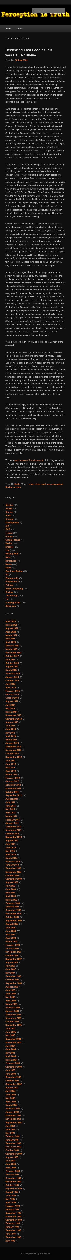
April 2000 (10, 1167)
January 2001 (12, 1139)
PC (6, 574)
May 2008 (10, 934)
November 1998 (13, 1216)
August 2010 (11, 840)
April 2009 (10, 896)
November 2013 (13, 715)
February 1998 (12, 1223)
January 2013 (12, 743)
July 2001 (10, 1125)
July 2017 (10, 659)
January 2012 (12, 781)
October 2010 (12, 833)
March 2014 (11, 711)
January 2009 (12, 906)
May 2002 (10, 1098)
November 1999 (13, 1181)
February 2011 (12, 819)
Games (9, 536)
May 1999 (10, 1198)
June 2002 (10, 1094)
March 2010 (11, 857)
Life (7, 550)
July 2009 (10, 885)
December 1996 (13, 1237)
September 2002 (13, 1084)
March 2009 (11, 899)
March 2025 (11, 624)
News (8, 567)
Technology (11, 595)
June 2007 (10, 969)
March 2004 (11, 1059)
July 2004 (10, 1045)
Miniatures (10, 560)
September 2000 (13, 1153)
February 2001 (12, 1136)
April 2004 (10, 1056)
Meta (7, 557)
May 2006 (10, 997)
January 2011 (12, 823)
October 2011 (12, 791)
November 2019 (13, 652)
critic (31, 484)
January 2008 (12, 948)
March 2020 (11, 649)
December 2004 (13, 1038)
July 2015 (10, 683)
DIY (7, 525)
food (43, 484)
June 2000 (10, 1164)
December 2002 (13, 1077)
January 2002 (12, 1111)
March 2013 (11, 739)
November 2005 (13, 1017)
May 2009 (10, 892)
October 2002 (12, 1080)
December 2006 (13, 976)
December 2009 (13, 868)
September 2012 (13, 756)
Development (12, 522)
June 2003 (10, 1073)
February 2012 (12, 777)
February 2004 (12, 1063)
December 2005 (13, 1014)
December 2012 (13, 746)
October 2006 (12, 979)
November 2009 (13, 871)
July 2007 (10, 965)
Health (8, 543)
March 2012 (11, 774)
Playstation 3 (12, 581)
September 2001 (13, 1122)
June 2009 (10, 889)
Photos (19, 28)
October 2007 (12, 955)
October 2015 (12, 680)
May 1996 (10, 1240)
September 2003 (13, 1066)
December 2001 (13, 1115)
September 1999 (13, 1188)
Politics (9, 584)
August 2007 (11, 962)
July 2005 (10, 1028)
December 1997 (13, 1230)
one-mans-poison (55, 484)
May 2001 (10, 1132)
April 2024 (10, 631)
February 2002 (12, 1108)
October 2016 (12, 663)
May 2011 (10, 809)
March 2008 (11, 941)
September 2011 (13, 795)
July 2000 (10, 1160)
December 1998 (13, 1212)
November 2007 (13, 951)
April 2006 (10, 1000)
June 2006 (10, 993)
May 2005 (10, 1035)
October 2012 (12, 753)
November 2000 (13, 1146)
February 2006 (12, 1007)
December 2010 (13, 826)
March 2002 (11, 1104)
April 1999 (10, 1202)
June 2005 (10, 1031)
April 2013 (10, 736)
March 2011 (11, 816)
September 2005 (13, 1024)
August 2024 (11, 628)
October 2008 (12, 917)
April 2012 (10, 770)
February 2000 (12, 1171)
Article (8, 508)
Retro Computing (14, 588)
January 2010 (12, 864)
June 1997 (10, 1233)
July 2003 (10, 1070)
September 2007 (13, 958)
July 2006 (10, 990)
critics (37, 484)
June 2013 (10, 729)
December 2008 (13, 910)
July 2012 (10, 760)
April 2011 (10, 812)
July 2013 (10, 725)
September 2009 (13, 878)
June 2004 (10, 1049)
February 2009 (12, 903)
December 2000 (13, 1143)
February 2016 (12, 673)
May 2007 (10, 972)
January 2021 (12, 645)
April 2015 (10, 687)
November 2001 (13, 1118)
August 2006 (11, 986)
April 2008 (10, 937)
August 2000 (11, 1157)
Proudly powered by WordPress (35, 1253)
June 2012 (10, 763)
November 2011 (13, 788)
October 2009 (12, 875)
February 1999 (12, 1205)
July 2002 (10, 1090)
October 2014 (12, 697)
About (8, 28)
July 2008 (10, 927)
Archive (9, 505)
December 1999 (13, 1178)
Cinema (9, 518)
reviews (17, 487)
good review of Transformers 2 (28, 460)
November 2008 (13, 913)
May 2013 (10, 732)
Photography (12, 578)
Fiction (9, 532)
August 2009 (11, 882)
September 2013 (13, 718)
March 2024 (11, 635)
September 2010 (13, 836)
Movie (17, 484)
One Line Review (14, 571)
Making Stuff (11, 553)
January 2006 (12, 1011)
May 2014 (10, 708)
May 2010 (10, 850)
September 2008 (13, 920)
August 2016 (11, 666)
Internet (9, 546)
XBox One (10, 605)
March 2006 (11, 1003)
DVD (7, 529)
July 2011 (10, 802)
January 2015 (12, 694)
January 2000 (12, 1174)
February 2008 (12, 944)
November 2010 (13, 830)
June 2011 (10, 805)
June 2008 (10, 931)
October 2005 (12, 1021)
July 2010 (10, 844)
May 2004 (10, 1052)
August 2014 (11, 701)
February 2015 (12, 690)
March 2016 (11, 669)
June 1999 (10, 1195)
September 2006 (13, 983)
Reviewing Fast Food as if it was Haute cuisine (28, 52)
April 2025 (10, 621)
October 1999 (12, 1185)
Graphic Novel (12, 539)
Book (8, 515)
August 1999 (11, 1191)
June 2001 (10, 1129)
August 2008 (11, 923)
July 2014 (10, 704)
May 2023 (10, 638)
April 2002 (10, 1101)
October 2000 (12, 1150)
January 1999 (12, 1209)
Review (8, 487)
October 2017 (12, 656)
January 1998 (12, 1226)
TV (6, 598)
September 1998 (13, 1219)
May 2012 (10, 767)
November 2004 (13, 1042)
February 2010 (12, 861)
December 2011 (13, 784)
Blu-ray (9, 511)
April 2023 (10, 642)
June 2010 (10, 847)
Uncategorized (12, 602)
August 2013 (11, 722)
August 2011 (11, 798)
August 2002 (11, 1087)
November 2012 (13, 749)
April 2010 (10, 854)
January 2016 (12, 677)
